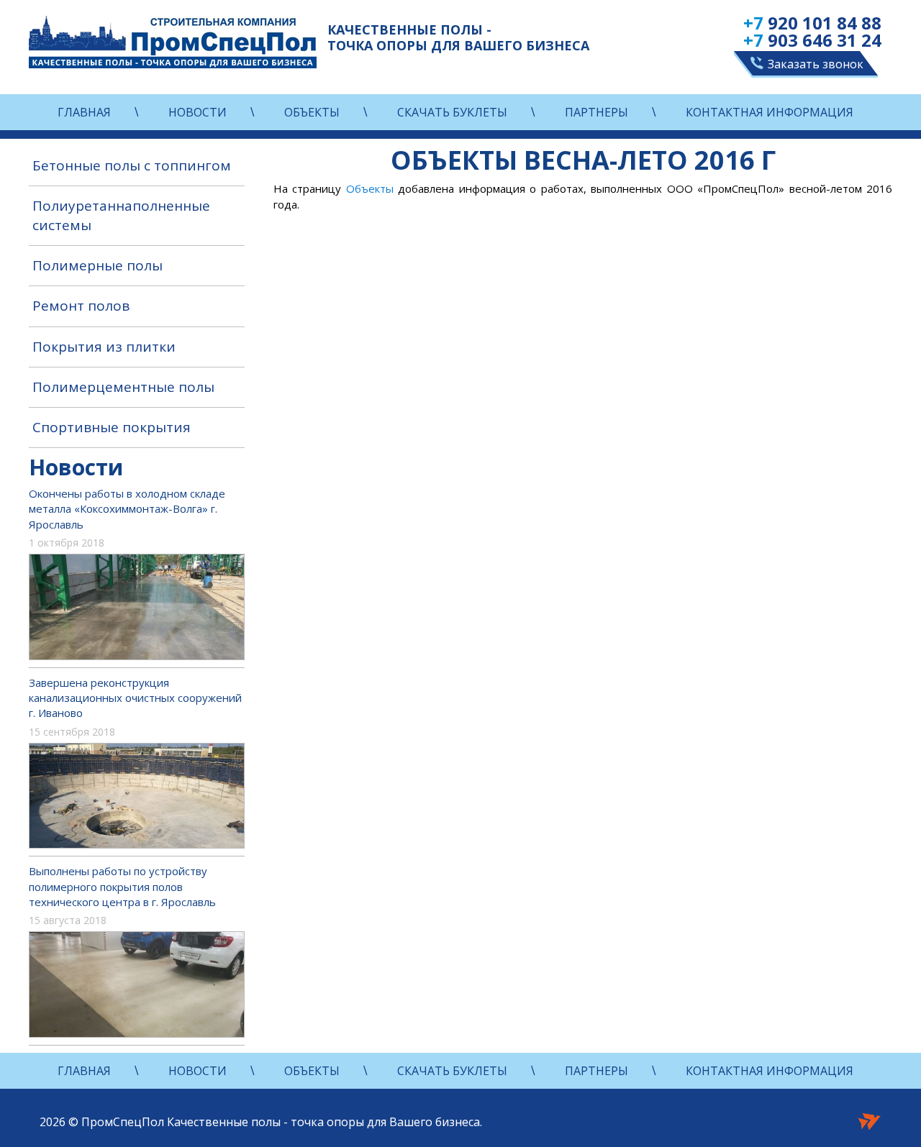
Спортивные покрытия (111, 427)
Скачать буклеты (452, 112)
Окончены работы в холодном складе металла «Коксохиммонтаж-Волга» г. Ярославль (127, 508)
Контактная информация (769, 112)
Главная (84, 112)
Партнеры (596, 112)
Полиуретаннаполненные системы (121, 215)
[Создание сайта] (869, 1120)
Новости (197, 112)
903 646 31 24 (812, 40)
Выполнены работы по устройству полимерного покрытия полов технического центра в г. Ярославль (122, 886)
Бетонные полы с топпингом (131, 165)
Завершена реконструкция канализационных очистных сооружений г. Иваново (135, 698)
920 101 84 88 (812, 23)
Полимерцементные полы (123, 387)
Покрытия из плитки (104, 346)
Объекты (312, 112)
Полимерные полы (97, 265)
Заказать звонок (815, 64)
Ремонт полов (81, 305)
